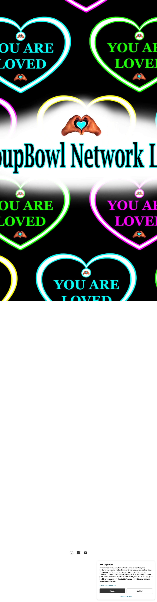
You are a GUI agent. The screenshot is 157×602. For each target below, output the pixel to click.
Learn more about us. (108, 585)
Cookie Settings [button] (126, 596)
